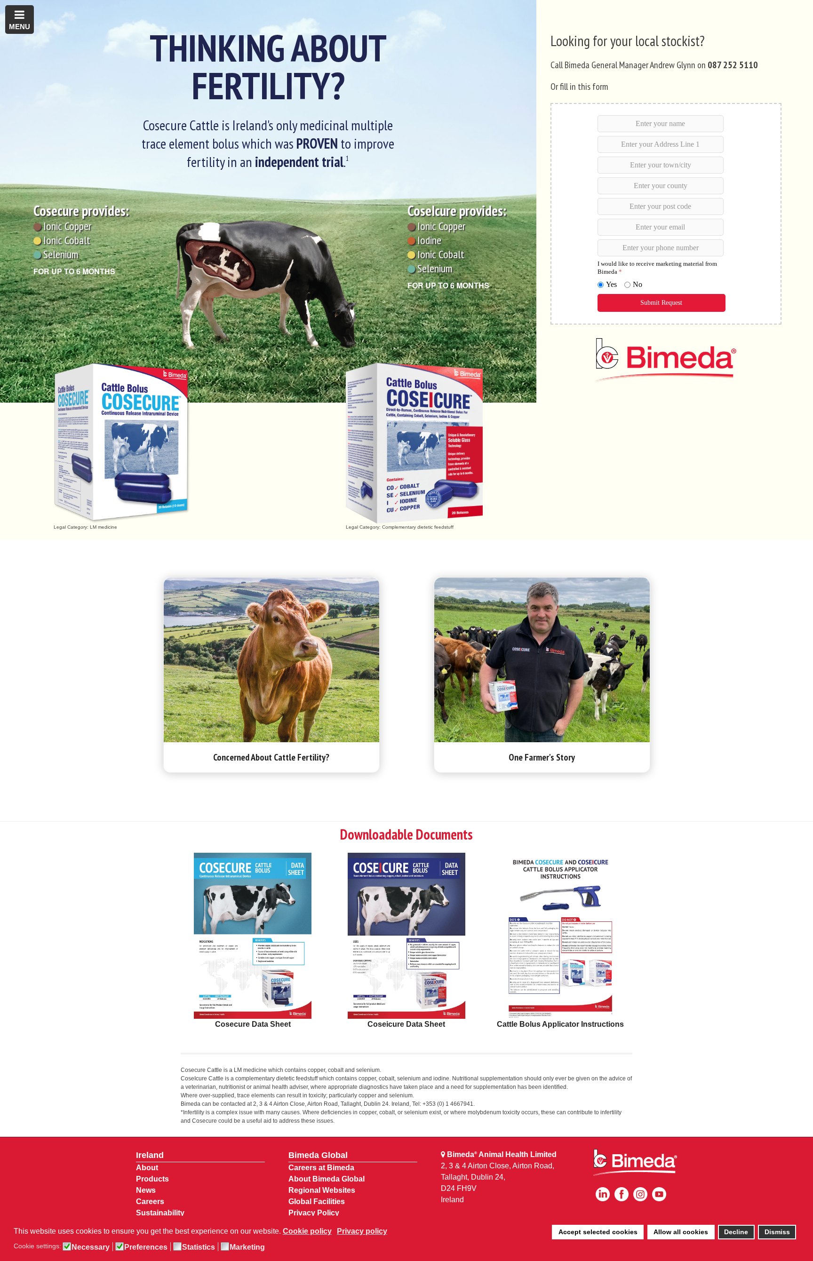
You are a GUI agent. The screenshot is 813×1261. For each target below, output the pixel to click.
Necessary (91, 1247)
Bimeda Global (318, 1155)
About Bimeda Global (326, 1179)
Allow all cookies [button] (681, 1232)
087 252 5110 (733, 65)
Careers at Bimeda (321, 1168)
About (147, 1168)
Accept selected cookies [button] (598, 1232)
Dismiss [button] (777, 1232)
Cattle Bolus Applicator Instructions (560, 1024)
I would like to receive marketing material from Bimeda (657, 267)
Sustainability (160, 1213)
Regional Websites (321, 1190)
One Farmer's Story (542, 757)
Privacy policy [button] (362, 1231)
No (637, 284)
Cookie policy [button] (307, 1231)
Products (152, 1179)
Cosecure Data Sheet (253, 1024)
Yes (611, 284)
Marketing (247, 1247)
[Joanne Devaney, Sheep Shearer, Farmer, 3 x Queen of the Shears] (542, 660)
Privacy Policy (313, 1213)
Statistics (198, 1247)
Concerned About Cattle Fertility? (271, 757)
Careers (150, 1201)
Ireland (150, 1155)
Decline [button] (736, 1232)
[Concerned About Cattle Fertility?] (271, 660)
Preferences (145, 1247)
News (146, 1190)
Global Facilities (316, 1201)
